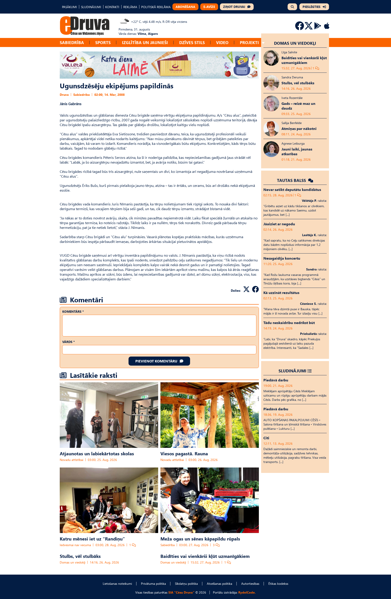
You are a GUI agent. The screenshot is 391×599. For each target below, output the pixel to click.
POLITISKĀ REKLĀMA (156, 7)
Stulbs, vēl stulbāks (80, 556)
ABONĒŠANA (185, 7)
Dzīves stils (192, 42)
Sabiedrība (72, 42)
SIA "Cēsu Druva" (181, 592)
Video (222, 42)
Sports (103, 42)
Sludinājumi (292, 370)
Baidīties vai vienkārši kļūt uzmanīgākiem (205, 556)
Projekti (249, 42)
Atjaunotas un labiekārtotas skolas (97, 453)
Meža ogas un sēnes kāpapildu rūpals (200, 538)
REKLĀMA (130, 7)
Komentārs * (73, 311)
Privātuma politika (153, 583)
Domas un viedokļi (72, 562)
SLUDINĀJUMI (91, 7)
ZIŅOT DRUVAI (234, 7)
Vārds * (68, 342)
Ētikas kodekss (278, 583)
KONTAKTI (112, 7)
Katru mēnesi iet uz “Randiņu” (92, 538)
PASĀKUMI (69, 7)
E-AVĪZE (209, 7)
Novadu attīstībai (71, 460)
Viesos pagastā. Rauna (184, 453)
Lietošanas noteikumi (117, 583)
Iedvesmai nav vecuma (75, 545)
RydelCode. (247, 592)
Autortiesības (250, 583)
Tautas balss (292, 180)
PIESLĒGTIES (311, 7)
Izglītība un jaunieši (145, 42)
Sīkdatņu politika (186, 583)
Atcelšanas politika (219, 583)
